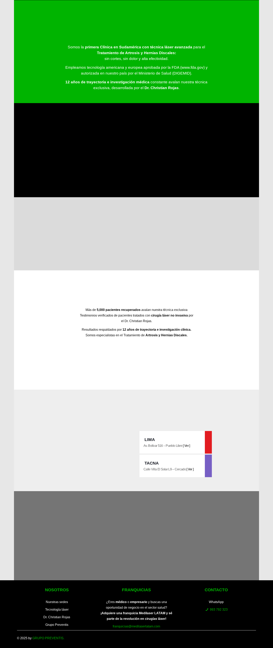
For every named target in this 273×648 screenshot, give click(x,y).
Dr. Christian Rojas (56, 617)
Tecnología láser (57, 609)
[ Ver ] (186, 445)
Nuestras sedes (57, 602)
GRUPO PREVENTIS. (48, 638)
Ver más (136, 171)
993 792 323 (219, 609)
